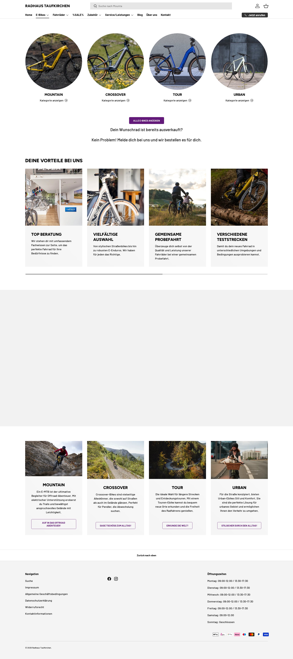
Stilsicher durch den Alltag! (239, 525)
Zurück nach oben (146, 555)
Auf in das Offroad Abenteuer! (53, 524)
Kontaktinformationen (38, 613)
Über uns (151, 14)
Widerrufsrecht (34, 607)
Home (28, 14)
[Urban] (239, 61)
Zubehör (92, 14)
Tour (177, 95)
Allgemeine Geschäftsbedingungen (46, 594)
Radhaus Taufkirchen (41, 647)
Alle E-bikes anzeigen (146, 120)
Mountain (54, 95)
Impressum (32, 587)
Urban (239, 95)
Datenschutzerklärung (38, 600)
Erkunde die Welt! (177, 525)
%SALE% (78, 14)
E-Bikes (40, 14)
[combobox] (161, 5)
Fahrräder (59, 14)
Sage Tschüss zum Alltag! (115, 525)
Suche (29, 580)
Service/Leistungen (117, 14)
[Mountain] (53, 61)
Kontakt (166, 14)
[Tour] (177, 61)
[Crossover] (115, 61)
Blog (140, 14)
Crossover (115, 95)
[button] (266, 6)
